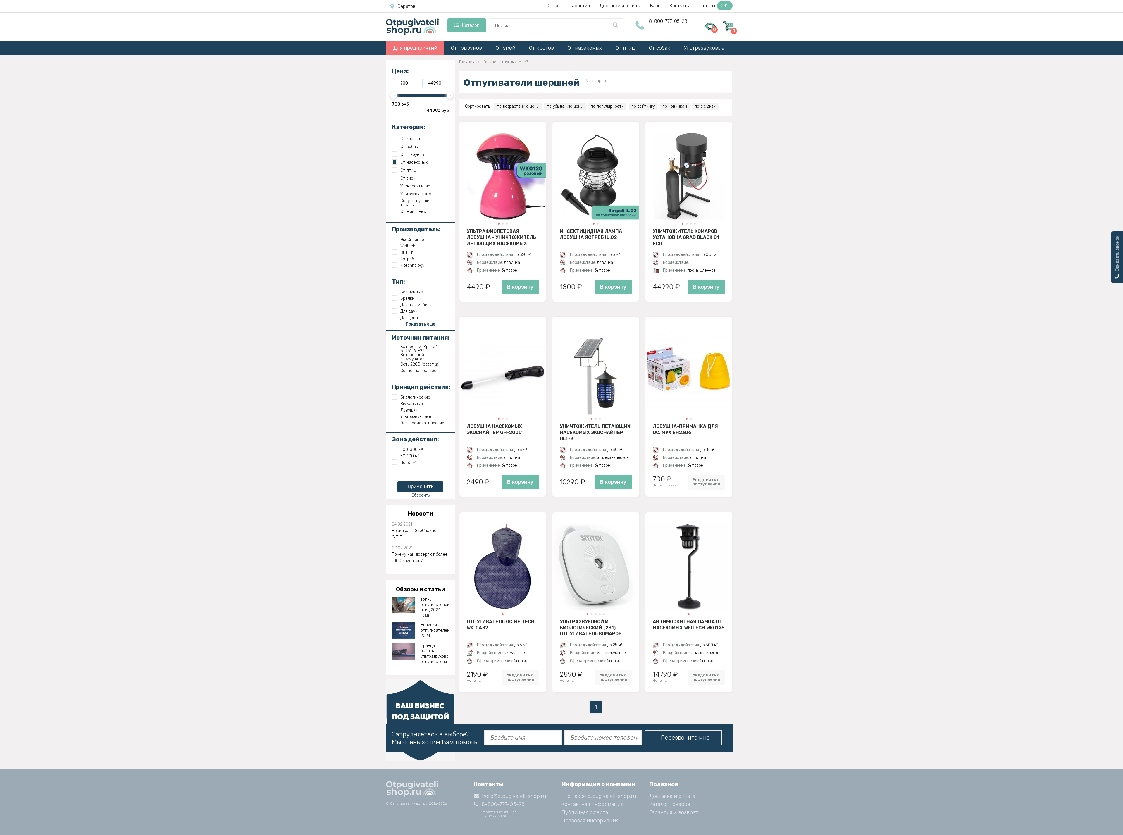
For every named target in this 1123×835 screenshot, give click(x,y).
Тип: (398, 281)
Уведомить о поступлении (706, 482)
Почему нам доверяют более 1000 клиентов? (419, 557)
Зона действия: (415, 439)
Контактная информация (592, 804)
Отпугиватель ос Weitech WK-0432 (501, 625)
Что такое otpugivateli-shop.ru (599, 796)
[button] (499, 224)
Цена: (400, 71)
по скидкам (705, 106)
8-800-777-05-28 (668, 21)
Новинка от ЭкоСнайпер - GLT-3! (417, 534)
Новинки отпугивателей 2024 (435, 630)
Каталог (470, 25)
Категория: (408, 127)
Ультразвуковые (704, 48)
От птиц (625, 48)
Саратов (406, 6)
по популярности (607, 106)
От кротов (541, 48)
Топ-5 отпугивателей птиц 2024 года (435, 607)
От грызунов (466, 48)
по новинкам (674, 106)
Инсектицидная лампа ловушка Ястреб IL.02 (591, 234)
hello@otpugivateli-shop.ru (514, 796)
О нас (554, 5)
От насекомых (585, 48)
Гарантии (580, 5)
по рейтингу (643, 106)
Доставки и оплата (620, 5)
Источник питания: (421, 337)
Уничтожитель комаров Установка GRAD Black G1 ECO (686, 237)
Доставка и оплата (672, 796)
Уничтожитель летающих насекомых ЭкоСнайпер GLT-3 (595, 432)
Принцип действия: (421, 387)
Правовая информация (590, 820)
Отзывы (714, 5)
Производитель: (416, 229)
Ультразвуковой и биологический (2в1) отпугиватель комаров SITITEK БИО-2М (591, 627)
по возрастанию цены (518, 106)
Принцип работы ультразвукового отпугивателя (435, 653)
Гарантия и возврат (673, 812)
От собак (659, 48)
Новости (420, 513)
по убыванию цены (565, 106)
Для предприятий (415, 48)
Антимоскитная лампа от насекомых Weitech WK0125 (688, 625)
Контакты (680, 5)
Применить (420, 486)
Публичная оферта (585, 812)
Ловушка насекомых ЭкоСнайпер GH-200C (494, 429)
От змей (505, 48)
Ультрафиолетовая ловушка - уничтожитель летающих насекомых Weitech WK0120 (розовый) (501, 237)
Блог (655, 5)
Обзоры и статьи (420, 589)
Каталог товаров (669, 804)
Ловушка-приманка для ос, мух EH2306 (685, 429)
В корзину (520, 287)
